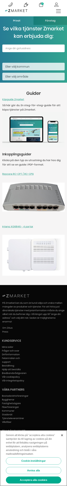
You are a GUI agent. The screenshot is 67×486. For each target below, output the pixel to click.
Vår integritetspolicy (13, 380)
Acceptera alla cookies (33, 480)
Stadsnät (7, 414)
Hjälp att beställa (11, 369)
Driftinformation (11, 354)
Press (5, 331)
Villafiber (6, 422)
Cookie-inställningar (33, 461)
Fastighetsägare (11, 403)
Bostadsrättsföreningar (15, 395)
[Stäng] (62, 435)
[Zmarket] (16, 11)
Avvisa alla (33, 470)
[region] (33, 458)
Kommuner (8, 410)
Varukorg (42, 3)
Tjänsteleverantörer (13, 418)
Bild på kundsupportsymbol (10, 5)
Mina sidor (7, 347)
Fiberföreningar (10, 407)
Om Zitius (7, 327)
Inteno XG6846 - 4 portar (17, 226)
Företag (50, 20)
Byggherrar (8, 399)
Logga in (56, 5)
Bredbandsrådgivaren (14, 373)
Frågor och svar (10, 350)
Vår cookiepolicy (11, 376)
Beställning (8, 365)
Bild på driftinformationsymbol (26, 5)
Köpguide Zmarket (13, 99)
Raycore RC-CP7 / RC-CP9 (18, 174)
